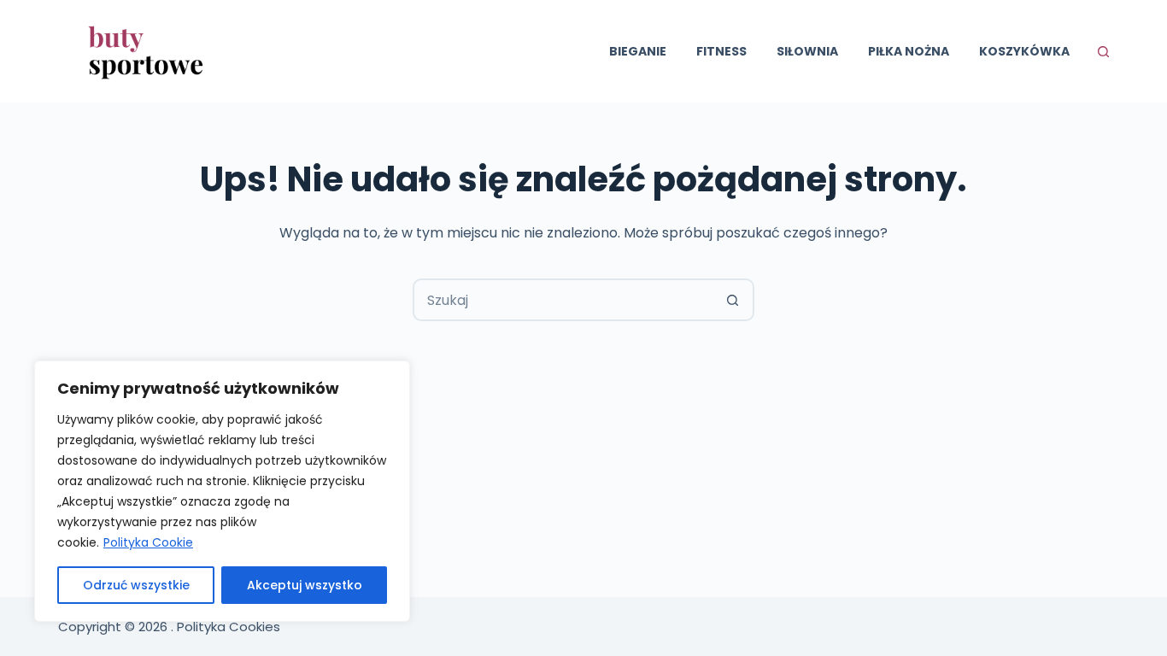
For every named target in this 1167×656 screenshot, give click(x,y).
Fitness (721, 51)
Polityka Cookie (148, 542)
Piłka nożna (908, 51)
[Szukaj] (1103, 51)
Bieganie (637, 51)
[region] (222, 491)
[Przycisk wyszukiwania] (733, 299)
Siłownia (807, 51)
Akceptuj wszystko (304, 585)
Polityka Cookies (228, 627)
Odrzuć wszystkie (136, 585)
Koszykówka (1024, 51)
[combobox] (563, 299)
